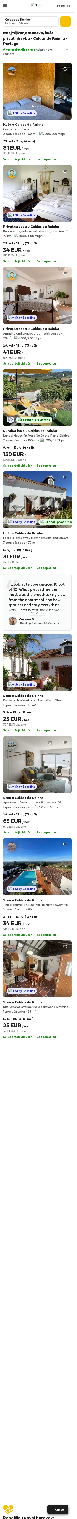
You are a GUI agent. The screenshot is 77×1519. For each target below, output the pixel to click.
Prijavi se (63, 5)
